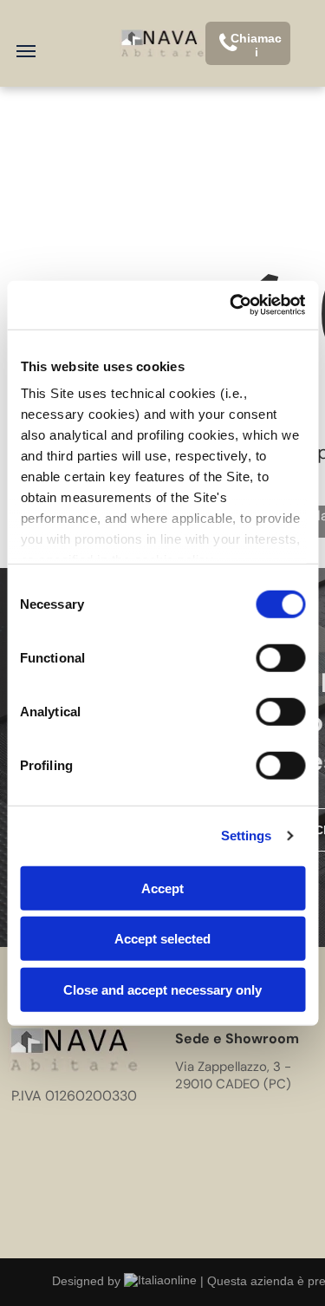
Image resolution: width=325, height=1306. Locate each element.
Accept (162, 887)
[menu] (26, 51)
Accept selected (162, 938)
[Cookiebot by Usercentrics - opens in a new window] (231, 305)
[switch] (280, 657)
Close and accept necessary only (162, 989)
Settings (246, 835)
